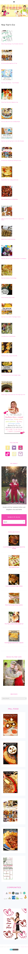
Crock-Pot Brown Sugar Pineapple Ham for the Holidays (14, 547)
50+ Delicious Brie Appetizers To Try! (9, 63)
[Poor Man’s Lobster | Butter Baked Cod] (14, 622)
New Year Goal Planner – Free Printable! (10, 82)
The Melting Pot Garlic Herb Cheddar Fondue (11, 375)
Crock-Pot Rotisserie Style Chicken (14, 586)
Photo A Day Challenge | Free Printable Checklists (12, 43)
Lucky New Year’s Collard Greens (8, 336)
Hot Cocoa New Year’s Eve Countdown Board (10, 121)
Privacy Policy (24, 946)
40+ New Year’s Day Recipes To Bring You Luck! (11, 160)
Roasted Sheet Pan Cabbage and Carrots (9, 179)
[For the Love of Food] (14, 17)
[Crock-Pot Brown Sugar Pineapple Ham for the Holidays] (14, 545)
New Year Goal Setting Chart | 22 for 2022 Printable (12, 141)
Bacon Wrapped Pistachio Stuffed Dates (9, 199)
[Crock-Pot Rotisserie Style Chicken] (14, 584)
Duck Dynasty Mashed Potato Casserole (14, 642)
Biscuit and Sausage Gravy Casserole (14, 605)
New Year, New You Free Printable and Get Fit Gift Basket (13, 258)
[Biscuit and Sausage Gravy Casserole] (14, 603)
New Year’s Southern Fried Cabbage (8, 278)
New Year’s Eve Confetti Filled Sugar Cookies (11, 316)
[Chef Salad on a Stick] (14, 565)
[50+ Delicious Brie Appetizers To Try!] (10, 823)
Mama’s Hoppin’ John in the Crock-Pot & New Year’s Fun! (13, 394)
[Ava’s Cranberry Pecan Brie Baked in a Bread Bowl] (10, 851)
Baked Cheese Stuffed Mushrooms (8, 239)
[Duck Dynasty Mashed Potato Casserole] (14, 641)
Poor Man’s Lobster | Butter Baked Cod (14, 624)
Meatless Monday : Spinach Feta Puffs (9, 355)
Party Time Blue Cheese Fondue (8, 297)
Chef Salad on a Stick (14, 567)
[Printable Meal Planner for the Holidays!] (8, 880)
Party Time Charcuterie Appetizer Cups (9, 102)
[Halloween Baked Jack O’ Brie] (10, 765)
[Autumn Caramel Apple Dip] (10, 794)
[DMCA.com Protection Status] (14, 951)
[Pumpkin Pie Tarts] (10, 736)
